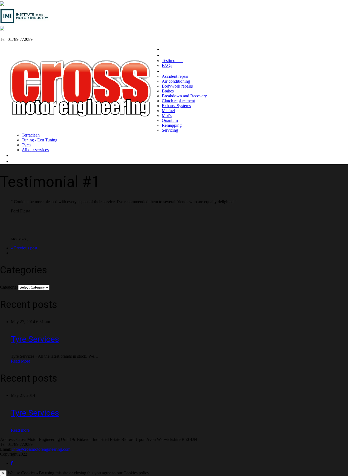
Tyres (26, 145)
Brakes (168, 91)
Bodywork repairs (177, 86)
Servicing (170, 130)
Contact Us (22, 161)
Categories (9, 287)
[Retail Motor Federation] (2, 29)
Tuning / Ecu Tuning (39, 140)
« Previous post (24, 248)
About (168, 55)
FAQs (167, 65)
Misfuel (168, 110)
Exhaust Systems (176, 105)
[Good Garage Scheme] (2, 4)
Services (170, 71)
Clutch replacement (178, 100)
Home (168, 49)
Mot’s (167, 115)
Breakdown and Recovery (184, 96)
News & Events (26, 155)
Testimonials (172, 60)
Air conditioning (176, 81)
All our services (35, 149)
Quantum (170, 120)
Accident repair (175, 76)
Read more (20, 430)
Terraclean (31, 135)
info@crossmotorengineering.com (41, 449)
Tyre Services (35, 339)
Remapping (172, 125)
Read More (20, 361)
